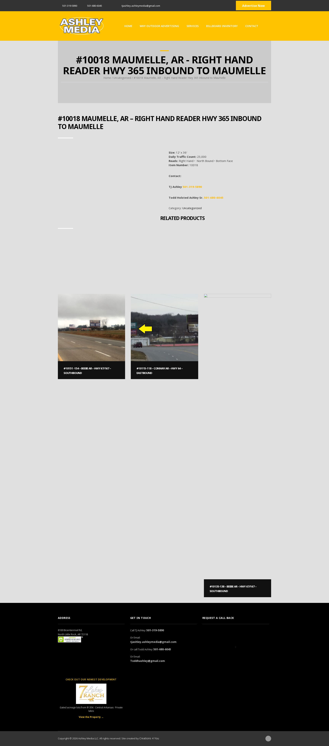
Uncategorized (122, 78)
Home (128, 26)
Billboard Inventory (222, 26)
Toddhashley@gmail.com (147, 661)
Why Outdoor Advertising (159, 26)
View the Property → (91, 717)
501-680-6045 (213, 197)
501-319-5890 (69, 5)
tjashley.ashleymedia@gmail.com (153, 642)
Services (193, 26)
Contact (251, 26)
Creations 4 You (149, 738)
